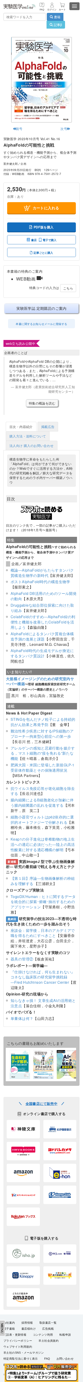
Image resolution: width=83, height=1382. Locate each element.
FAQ (47, 1358)
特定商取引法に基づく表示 (20, 1358)
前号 (19, 128)
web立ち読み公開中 (20, 343)
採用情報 (27, 1322)
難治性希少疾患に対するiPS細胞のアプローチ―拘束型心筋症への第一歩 (42, 733)
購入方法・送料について (27, 436)
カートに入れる (46, 207)
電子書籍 (9, 1328)
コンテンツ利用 (43, 1334)
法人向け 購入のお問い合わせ (31, 445)
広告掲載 (48, 1328)
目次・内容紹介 (21, 426)
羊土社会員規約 (49, 1340)
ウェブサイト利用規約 (17, 1346)
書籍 (56, 17)
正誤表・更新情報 (14, 1334)
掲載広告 (48, 426)
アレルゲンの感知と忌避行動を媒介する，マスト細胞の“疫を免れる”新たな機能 (43, 753)
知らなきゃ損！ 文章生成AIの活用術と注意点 (43, 1003)
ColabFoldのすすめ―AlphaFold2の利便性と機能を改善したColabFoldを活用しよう (43, 622)
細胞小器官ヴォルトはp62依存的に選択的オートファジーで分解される (42, 819)
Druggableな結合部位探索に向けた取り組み (42, 607)
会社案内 (9, 1322)
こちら (68, 288)
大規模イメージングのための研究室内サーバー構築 (40, 681)
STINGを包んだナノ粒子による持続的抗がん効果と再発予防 (43, 722)
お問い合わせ (65, 1358)
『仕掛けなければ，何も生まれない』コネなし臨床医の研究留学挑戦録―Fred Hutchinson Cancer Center (43, 977)
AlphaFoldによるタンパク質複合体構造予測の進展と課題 (42, 636)
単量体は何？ (22, 1018)
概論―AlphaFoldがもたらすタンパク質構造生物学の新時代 (42, 572)
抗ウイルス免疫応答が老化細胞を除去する (43, 791)
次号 (63, 128)
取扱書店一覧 (47, 1322)
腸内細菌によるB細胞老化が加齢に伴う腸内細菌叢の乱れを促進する (42, 802)
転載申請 (65, 1334)
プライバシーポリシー (17, 1340)
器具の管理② (22, 959)
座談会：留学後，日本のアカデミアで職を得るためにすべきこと (43, 933)
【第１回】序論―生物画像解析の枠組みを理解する (43, 881)
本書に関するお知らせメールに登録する (41, 324)
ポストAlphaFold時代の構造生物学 (40, 581)
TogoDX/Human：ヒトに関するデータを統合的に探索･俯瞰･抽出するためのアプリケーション (43, 902)
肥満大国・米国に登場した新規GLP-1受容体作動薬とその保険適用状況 (42, 767)
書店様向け (28, 1328)
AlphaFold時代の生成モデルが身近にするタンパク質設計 (42, 653)
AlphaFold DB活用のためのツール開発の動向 (44, 596)
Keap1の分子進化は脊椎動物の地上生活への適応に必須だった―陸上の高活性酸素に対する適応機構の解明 (43, 844)
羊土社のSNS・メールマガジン (23, 1352)
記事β (57, 24)
